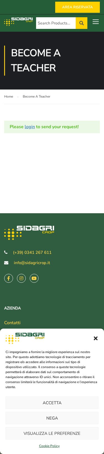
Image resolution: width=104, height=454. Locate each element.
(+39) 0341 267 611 (32, 252)
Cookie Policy (49, 446)
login (30, 127)
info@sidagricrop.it (32, 263)
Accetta (52, 403)
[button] (95, 338)
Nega (52, 418)
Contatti (12, 323)
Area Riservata (77, 7)
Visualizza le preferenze (52, 433)
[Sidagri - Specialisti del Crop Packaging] (20, 23)
